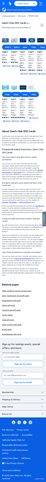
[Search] (34, 4)
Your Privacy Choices (15, 463)
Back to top (40, 479)
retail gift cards (8, 320)
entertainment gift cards (11, 334)
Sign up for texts (23, 364)
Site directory (8, 429)
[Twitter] (24, 422)
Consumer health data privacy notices (15, 451)
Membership (8, 392)
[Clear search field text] (30, 3)
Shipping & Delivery (11, 399)
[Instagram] (19, 422)
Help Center (7, 406)
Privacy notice (23, 429)
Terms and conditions (11, 470)
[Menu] (4, 4)
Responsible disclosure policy (15, 445)
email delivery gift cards (11, 300)
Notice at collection (10, 434)
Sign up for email (23, 382)
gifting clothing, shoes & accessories (16, 291)
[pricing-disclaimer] (30, 28)
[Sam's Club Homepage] (10, 3)
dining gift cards (8, 305)
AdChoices (26, 458)
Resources (7, 414)
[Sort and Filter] (42, 25)
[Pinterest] (30, 422)
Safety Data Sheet (10, 458)
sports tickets (7, 315)
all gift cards (7, 329)
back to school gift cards (12, 324)
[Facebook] (13, 422)
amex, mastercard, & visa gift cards (15, 295)
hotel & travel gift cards (11, 310)
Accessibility (27, 434)
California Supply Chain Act (13, 440)
